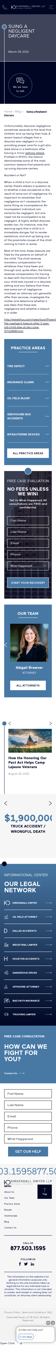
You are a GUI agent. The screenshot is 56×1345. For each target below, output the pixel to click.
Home (8, 111)
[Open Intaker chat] (21, 1343)
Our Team (9, 1197)
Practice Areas (12, 1203)
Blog (18, 111)
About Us (9, 1191)
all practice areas (28, 453)
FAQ (49, 1312)
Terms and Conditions (33, 1312)
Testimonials (10, 1215)
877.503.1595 (28, 1248)
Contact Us (10, 1073)
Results (8, 1209)
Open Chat (7, 1343)
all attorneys (28, 685)
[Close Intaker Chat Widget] (53, 1323)
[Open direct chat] (48, 1323)
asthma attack (34, 152)
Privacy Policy (12, 1312)
